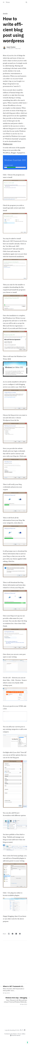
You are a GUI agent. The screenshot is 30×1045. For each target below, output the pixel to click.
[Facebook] (12, 934)
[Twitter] (9, 934)
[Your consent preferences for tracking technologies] (27, 1042)
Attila (23, 1034)
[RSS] (20, 1030)
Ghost (14, 1034)
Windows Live (7, 144)
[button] (26, 2)
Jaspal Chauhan (11, 47)
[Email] (20, 934)
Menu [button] (8, 2)
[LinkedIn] (16, 934)
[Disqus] (15, 962)
